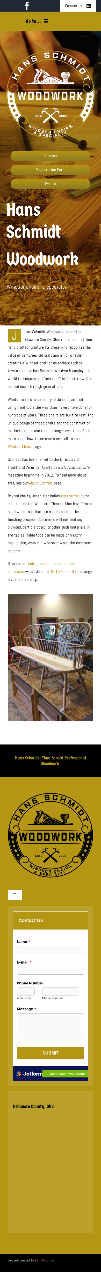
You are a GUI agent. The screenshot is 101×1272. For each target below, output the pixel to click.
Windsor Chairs (20, 446)
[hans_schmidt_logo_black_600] (50, 794)
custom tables (72, 496)
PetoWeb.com (44, 1260)
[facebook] (27, 6)
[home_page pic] (50, 595)
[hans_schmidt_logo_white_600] (50, 52)
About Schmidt (41, 483)
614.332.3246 (62, 571)
